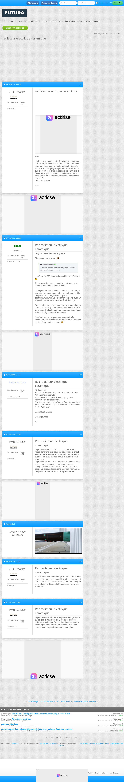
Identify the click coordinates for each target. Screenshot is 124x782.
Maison (15, 743)
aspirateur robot (102, 743)
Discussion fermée (15, 28)
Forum (10, 21)
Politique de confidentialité (97, 773)
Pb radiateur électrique (21, 719)
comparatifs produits (48, 743)
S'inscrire (33, 3)
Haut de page (113, 773)
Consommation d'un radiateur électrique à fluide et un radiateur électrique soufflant (36, 729)
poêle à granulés (117, 743)
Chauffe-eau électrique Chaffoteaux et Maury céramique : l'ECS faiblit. (41, 714)
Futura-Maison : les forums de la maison (32, 21)
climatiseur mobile (87, 743)
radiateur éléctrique (9, 724)
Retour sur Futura (49, 3)
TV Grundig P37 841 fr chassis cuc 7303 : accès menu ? (50, 701)
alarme (61, 745)
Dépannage (56, 21)
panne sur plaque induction (85, 701)
